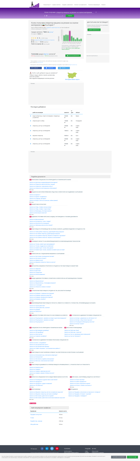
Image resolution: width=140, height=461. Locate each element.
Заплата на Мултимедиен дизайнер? (39, 330)
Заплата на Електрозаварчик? (37, 274)
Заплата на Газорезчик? (36, 272)
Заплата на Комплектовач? (36, 367)
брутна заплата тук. (73, 64)
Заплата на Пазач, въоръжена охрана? (80, 383)
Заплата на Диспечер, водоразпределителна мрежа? (44, 182)
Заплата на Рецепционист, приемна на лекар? (42, 320)
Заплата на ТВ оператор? (36, 385)
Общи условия (95, 451)
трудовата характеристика (53, 27)
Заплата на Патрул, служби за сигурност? (81, 385)
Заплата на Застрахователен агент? (39, 344)
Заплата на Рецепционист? (37, 322)
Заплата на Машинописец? (37, 281)
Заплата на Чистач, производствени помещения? (77, 334)
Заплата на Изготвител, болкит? (38, 258)
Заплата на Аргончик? (35, 270)
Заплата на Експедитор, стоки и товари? (40, 221)
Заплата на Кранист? (35, 194)
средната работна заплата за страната (44, 40)
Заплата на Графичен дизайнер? (38, 336)
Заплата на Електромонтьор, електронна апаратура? (43, 355)
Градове (87, 448)
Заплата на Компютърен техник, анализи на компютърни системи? (47, 249)
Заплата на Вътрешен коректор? (38, 212)
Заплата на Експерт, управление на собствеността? (83, 318)
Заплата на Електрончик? (36, 357)
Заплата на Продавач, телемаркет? (77, 395)
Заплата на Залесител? (35, 311)
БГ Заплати (34, 449)
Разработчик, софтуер (36, 421)
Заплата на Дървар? (35, 309)
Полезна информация (94, 4)
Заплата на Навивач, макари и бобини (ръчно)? (42, 373)
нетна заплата (40, 62)
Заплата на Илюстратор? (36, 334)
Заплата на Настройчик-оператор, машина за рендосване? (45, 237)
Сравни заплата (56, 4)
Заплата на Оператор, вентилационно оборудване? (43, 188)
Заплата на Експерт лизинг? (77, 323)
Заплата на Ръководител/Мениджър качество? (82, 322)
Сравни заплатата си (94, 29)
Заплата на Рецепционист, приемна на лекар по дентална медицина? (48, 318)
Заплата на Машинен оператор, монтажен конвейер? (44, 394)
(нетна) (51, 32)
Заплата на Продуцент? (36, 381)
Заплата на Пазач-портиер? (77, 379)
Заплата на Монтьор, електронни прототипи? (42, 360)
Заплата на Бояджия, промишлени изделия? (41, 297)
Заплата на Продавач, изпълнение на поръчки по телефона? (84, 392)
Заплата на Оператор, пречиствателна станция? (42, 184)
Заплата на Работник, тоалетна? (72, 332)
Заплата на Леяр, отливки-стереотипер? (40, 209)
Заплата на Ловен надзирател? (78, 381)
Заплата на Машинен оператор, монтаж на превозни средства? (46, 392)
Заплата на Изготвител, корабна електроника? (42, 358)
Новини (103, 4)
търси (70, 15)
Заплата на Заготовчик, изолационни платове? (42, 256)
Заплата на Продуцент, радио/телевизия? (41, 383)
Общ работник (34, 424)
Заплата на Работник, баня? (71, 330)
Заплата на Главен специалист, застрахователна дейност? (45, 348)
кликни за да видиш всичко (73, 55)
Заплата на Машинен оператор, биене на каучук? (42, 262)
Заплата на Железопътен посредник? (39, 223)
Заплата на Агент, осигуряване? (38, 342)
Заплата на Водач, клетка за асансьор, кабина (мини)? (44, 200)
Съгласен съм (132, 457)
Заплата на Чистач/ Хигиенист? (72, 336)
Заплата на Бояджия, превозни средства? (40, 295)
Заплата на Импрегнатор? (36, 260)
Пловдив (87, 452)
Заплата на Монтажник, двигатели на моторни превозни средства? (47, 397)
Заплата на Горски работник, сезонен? (40, 307)
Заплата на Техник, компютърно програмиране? (42, 244)
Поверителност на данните (98, 452)
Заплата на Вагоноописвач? (37, 219)
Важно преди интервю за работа (71, 452)
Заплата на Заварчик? (35, 268)
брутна (46, 54)
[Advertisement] (56, 94)
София (86, 451)
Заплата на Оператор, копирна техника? (40, 286)
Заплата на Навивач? (35, 369)
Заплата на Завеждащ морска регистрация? (41, 225)
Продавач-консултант (36, 414)
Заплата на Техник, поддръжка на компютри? (41, 246)
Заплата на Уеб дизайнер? (36, 332)
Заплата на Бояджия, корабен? (38, 299)
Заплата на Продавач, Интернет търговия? (79, 394)
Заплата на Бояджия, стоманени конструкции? (42, 293)
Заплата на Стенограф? (36, 284)
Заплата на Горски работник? (37, 305)
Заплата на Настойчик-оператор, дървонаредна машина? (45, 233)
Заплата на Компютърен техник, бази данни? (41, 248)
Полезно (67, 448)
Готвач (32, 417)
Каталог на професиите (80, 4)
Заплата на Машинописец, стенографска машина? (43, 283)
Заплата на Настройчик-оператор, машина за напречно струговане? (47, 235)
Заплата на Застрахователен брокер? (39, 346)
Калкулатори (47, 4)
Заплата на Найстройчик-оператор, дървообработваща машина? (47, 231)
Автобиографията (68, 451)
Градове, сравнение (67, 4)
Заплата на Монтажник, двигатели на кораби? (42, 395)
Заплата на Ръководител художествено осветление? (44, 379)
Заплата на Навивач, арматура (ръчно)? (40, 371)
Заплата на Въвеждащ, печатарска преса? (41, 211)
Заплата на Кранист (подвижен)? (38, 196)
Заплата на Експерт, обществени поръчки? (81, 320)
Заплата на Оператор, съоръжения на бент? (41, 186)
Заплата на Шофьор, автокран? (38, 198)
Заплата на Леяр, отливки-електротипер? (40, 207)
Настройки (118, 457)
